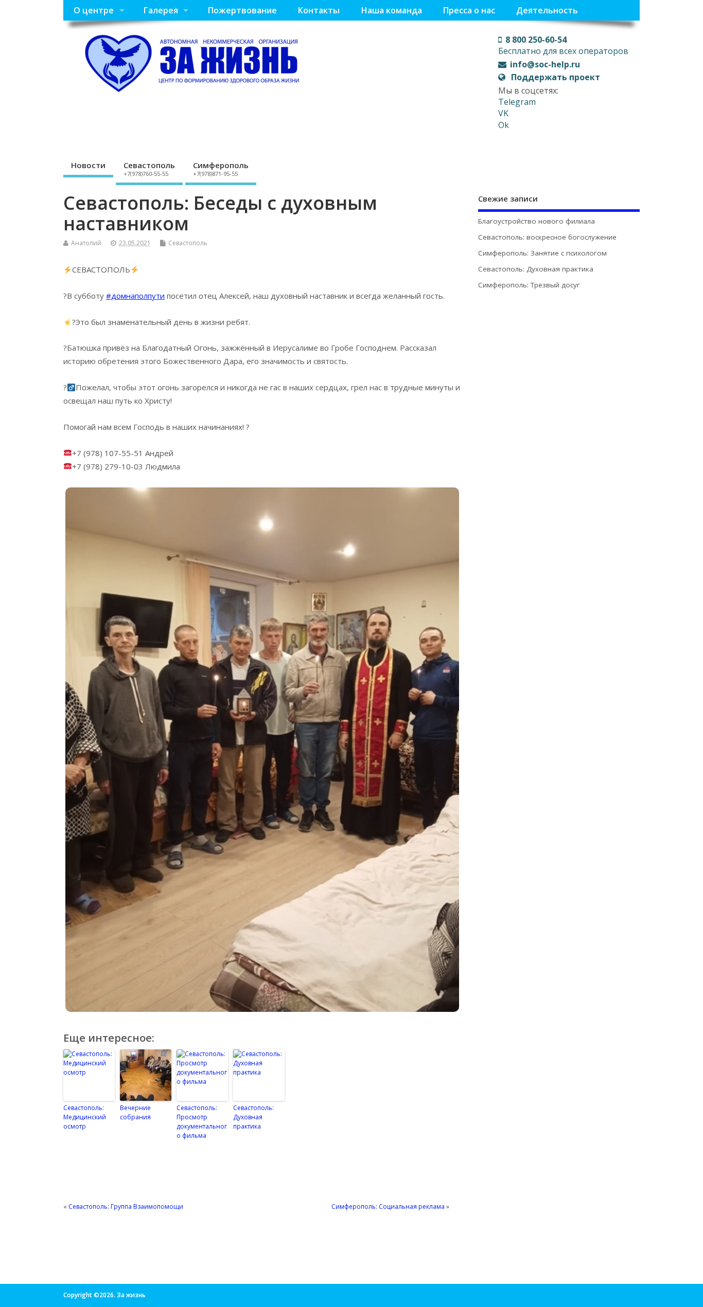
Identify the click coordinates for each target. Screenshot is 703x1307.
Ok (503, 125)
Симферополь (221, 168)
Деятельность (547, 10)
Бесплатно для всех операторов (563, 45)
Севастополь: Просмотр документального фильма (202, 1121)
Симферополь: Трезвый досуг (529, 284)
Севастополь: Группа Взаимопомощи (125, 1206)
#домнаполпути (135, 296)
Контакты (318, 10)
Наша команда (391, 10)
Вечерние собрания (135, 1112)
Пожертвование (242, 10)
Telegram (517, 101)
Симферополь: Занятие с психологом (542, 253)
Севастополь (149, 168)
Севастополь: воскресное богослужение (547, 237)
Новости (88, 165)
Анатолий (86, 243)
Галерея (160, 10)
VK (503, 113)
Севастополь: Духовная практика (253, 1117)
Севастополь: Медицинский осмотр (84, 1117)
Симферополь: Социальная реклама (388, 1206)
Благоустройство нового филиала (536, 221)
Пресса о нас (469, 10)
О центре (94, 10)
